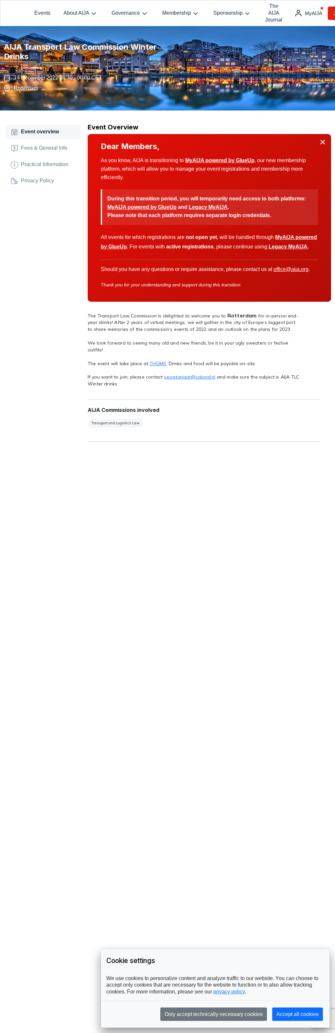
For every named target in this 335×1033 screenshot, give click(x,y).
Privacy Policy (37, 180)
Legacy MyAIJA (208, 207)
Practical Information (41, 164)
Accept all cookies (297, 1014)
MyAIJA (313, 13)
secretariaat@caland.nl (189, 377)
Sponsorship (228, 13)
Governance (126, 13)
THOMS (158, 363)
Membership (176, 13)
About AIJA (76, 13)
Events (42, 13)
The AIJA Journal (273, 13)
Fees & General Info (44, 148)
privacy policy (229, 991)
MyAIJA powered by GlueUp (220, 160)
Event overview (40, 131)
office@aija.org (291, 269)
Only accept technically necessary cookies (214, 1014)
